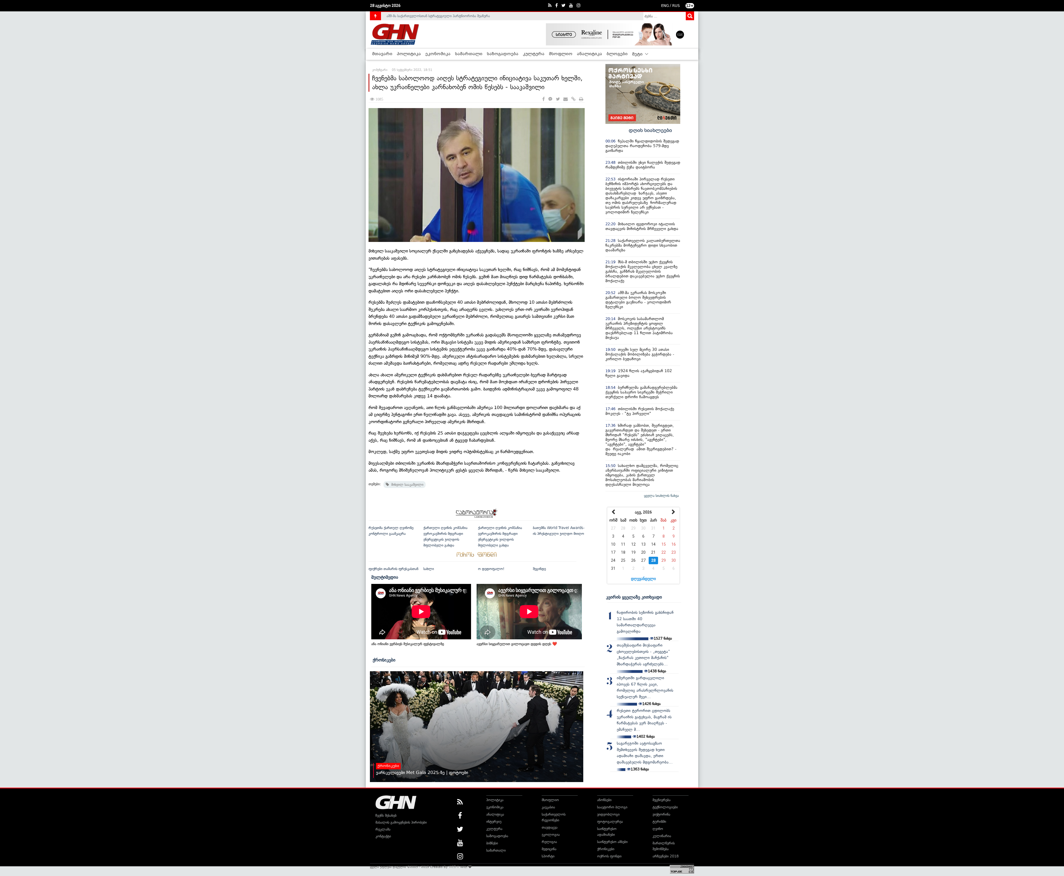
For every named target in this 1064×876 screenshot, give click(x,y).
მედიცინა (549, 849)
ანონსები (604, 800)
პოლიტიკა (409, 54)
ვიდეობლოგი (608, 814)
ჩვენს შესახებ (386, 815)
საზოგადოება (502, 54)
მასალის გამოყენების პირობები (401, 822)
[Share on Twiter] (557, 99)
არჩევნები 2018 (666, 856)
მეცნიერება (662, 800)
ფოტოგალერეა (610, 821)
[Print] (581, 99)
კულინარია (662, 836)
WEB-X (454, 867)
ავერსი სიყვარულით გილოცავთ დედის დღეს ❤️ (517, 644)
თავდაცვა (549, 827)
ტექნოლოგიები (665, 807)
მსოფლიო (560, 54)
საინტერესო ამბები (612, 842)
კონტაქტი (383, 836)
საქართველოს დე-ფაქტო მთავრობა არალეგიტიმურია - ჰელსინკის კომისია (449, 16)
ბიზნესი (492, 843)
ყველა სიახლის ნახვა (661, 496)
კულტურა (533, 54)
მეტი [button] (638, 54)
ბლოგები (617, 54)
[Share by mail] (565, 99)
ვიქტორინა (661, 814)
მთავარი (382, 54)
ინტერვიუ (494, 821)
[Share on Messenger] (550, 99)
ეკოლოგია (551, 834)
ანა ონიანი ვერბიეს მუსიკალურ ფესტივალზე (407, 644)
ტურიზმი (659, 821)
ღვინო (658, 829)
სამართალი (468, 54)
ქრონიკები (384, 660)
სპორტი (548, 856)
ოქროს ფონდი (609, 856)
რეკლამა (382, 829)
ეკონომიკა (438, 54)
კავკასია (548, 807)
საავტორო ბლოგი (612, 807)
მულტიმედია (384, 577)
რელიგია (549, 842)
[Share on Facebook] (543, 99)
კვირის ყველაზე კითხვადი (634, 597)
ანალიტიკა (589, 54)
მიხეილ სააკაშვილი (406, 484)
